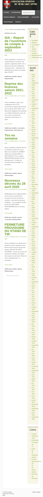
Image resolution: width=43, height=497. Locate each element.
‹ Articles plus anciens (12, 275)
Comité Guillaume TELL (35, 436)
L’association (15, 12)
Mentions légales (36, 492)
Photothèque (8, 22)
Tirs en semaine (11, 136)
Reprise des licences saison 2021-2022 (14, 88)
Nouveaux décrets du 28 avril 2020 (15, 184)
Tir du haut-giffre (22, 189)
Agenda (19, 76)
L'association (20, 128)
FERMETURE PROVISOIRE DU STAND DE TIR (15, 229)
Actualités (35, 17)
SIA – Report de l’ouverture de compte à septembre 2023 (15, 44)
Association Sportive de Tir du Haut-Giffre (8, 493)
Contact (18, 22)
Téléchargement (23, 17)
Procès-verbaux (9, 17)
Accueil (6, 12)
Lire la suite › (9, 124)
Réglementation (28, 12)
